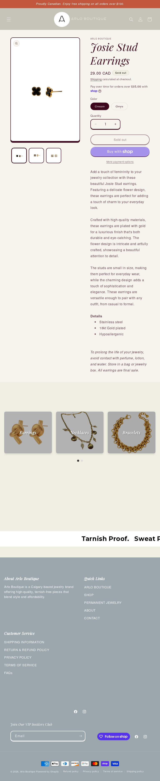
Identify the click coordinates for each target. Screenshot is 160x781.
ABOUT (90, 610)
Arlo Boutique (27, 771)
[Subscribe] (80, 736)
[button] (8, 19)
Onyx (122, 107)
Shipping (96, 79)
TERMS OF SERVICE (20, 665)
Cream (102, 107)
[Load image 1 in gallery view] (19, 155)
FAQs (8, 672)
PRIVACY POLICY (17, 657)
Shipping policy (135, 771)
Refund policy (71, 771)
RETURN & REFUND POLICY (26, 649)
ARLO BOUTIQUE (97, 587)
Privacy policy (91, 771)
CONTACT (92, 618)
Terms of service (112, 771)
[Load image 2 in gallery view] (36, 155)
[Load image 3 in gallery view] (53, 155)
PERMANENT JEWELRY (102, 602)
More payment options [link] (120, 161)
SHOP (89, 595)
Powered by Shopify (47, 771)
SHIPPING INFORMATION (24, 642)
